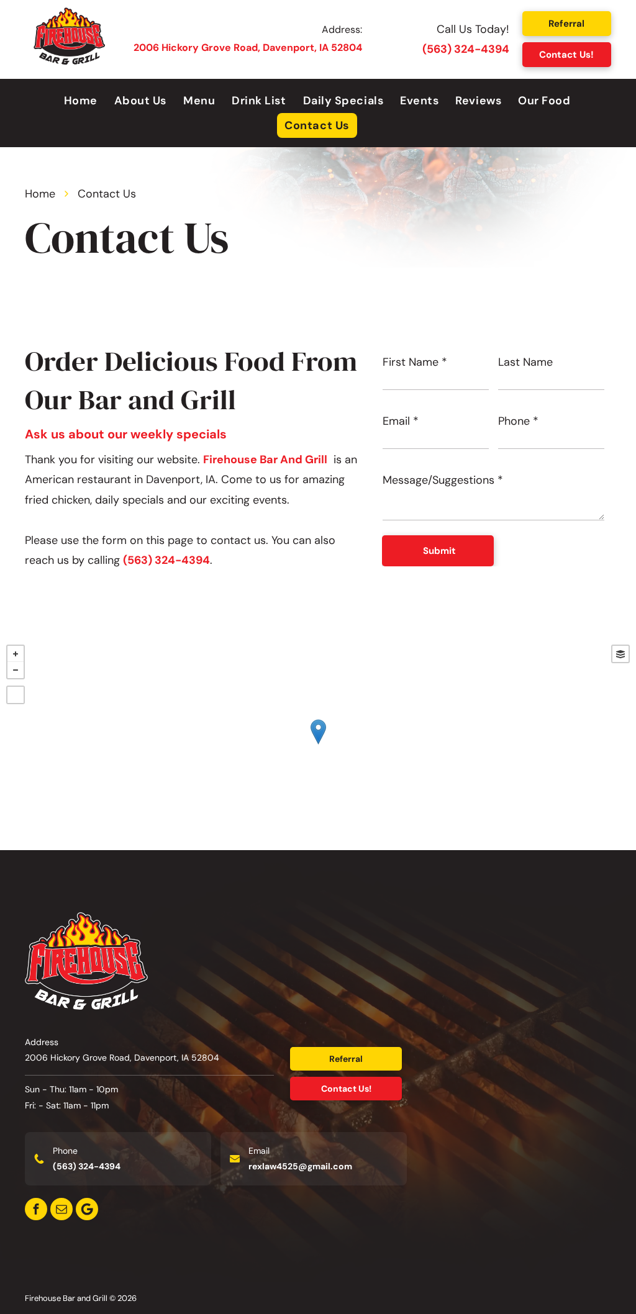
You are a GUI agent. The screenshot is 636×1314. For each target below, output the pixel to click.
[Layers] (620, 654)
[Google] (87, 1209)
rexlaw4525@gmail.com (300, 1166)
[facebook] (36, 1209)
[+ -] (318, 744)
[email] (61, 1209)
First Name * (415, 362)
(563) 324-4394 (465, 49)
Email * (401, 421)
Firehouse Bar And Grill (265, 459)
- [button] (15, 670)
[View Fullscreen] (15, 695)
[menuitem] (82, 100)
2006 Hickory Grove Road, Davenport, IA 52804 (248, 47)
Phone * (518, 421)
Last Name (525, 362)
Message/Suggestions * (443, 480)
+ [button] (15, 654)
